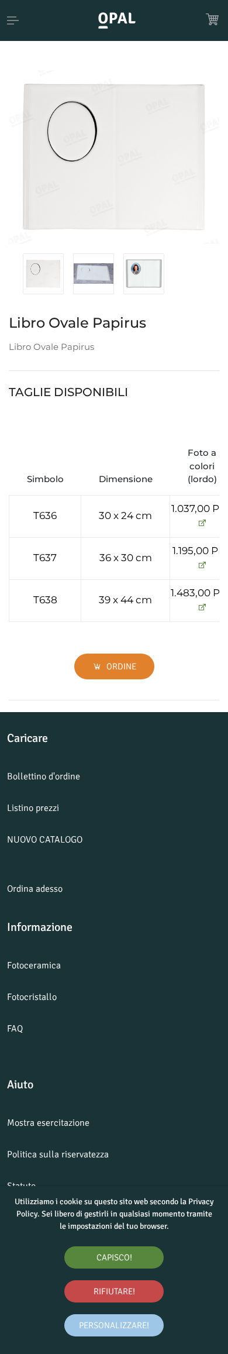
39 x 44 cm (125, 600)
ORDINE (120, 666)
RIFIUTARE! (114, 1291)
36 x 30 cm (125, 557)
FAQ (15, 1029)
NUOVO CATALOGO (44, 840)
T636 (45, 515)
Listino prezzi (33, 808)
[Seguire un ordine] (202, 523)
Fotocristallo (32, 997)
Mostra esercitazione (48, 1123)
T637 (45, 557)
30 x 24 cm (125, 515)
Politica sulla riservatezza (58, 1154)
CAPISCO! (114, 1257)
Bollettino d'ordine (43, 776)
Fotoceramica (34, 965)
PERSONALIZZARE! (114, 1325)
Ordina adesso (35, 889)
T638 (45, 600)
